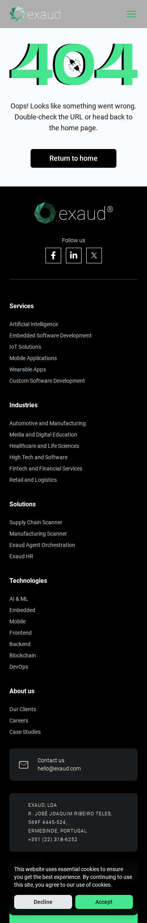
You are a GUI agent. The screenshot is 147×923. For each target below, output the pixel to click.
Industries (23, 405)
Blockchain (22, 655)
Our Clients (22, 709)
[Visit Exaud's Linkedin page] (74, 255)
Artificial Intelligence (33, 324)
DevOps (18, 667)
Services (21, 306)
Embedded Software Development (50, 335)
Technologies (28, 580)
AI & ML (18, 599)
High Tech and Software (38, 457)
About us (21, 691)
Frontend (20, 633)
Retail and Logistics (33, 480)
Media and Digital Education (43, 434)
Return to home (73, 158)
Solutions (22, 504)
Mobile (17, 621)
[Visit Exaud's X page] (94, 255)
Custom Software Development (47, 381)
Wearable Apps (27, 369)
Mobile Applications (33, 358)
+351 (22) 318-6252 (53, 839)
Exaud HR (21, 556)
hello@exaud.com (59, 768)
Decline (43, 902)
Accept (104, 902)
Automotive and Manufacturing (47, 423)
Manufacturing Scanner (38, 534)
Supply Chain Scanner (35, 522)
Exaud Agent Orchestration (42, 545)
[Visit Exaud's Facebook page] (53, 255)
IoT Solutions (25, 347)
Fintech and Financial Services (45, 468)
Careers (18, 720)
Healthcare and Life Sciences (44, 446)
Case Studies (25, 732)
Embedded (22, 610)
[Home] (34, 14)
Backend (20, 644)
